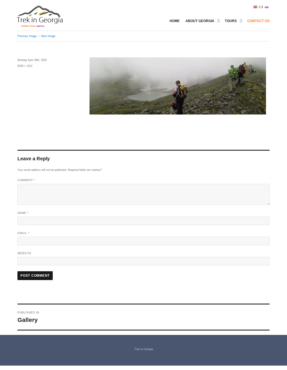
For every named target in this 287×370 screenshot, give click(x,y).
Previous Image (27, 36)
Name (23, 213)
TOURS (231, 21)
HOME (175, 21)
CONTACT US (258, 21)
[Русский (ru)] (267, 6)
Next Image (48, 36)
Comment (26, 180)
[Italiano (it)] (261, 6)
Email (23, 233)
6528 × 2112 (24, 65)
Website (24, 253)
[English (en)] (255, 6)
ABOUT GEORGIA (200, 21)
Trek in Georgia (143, 349)
